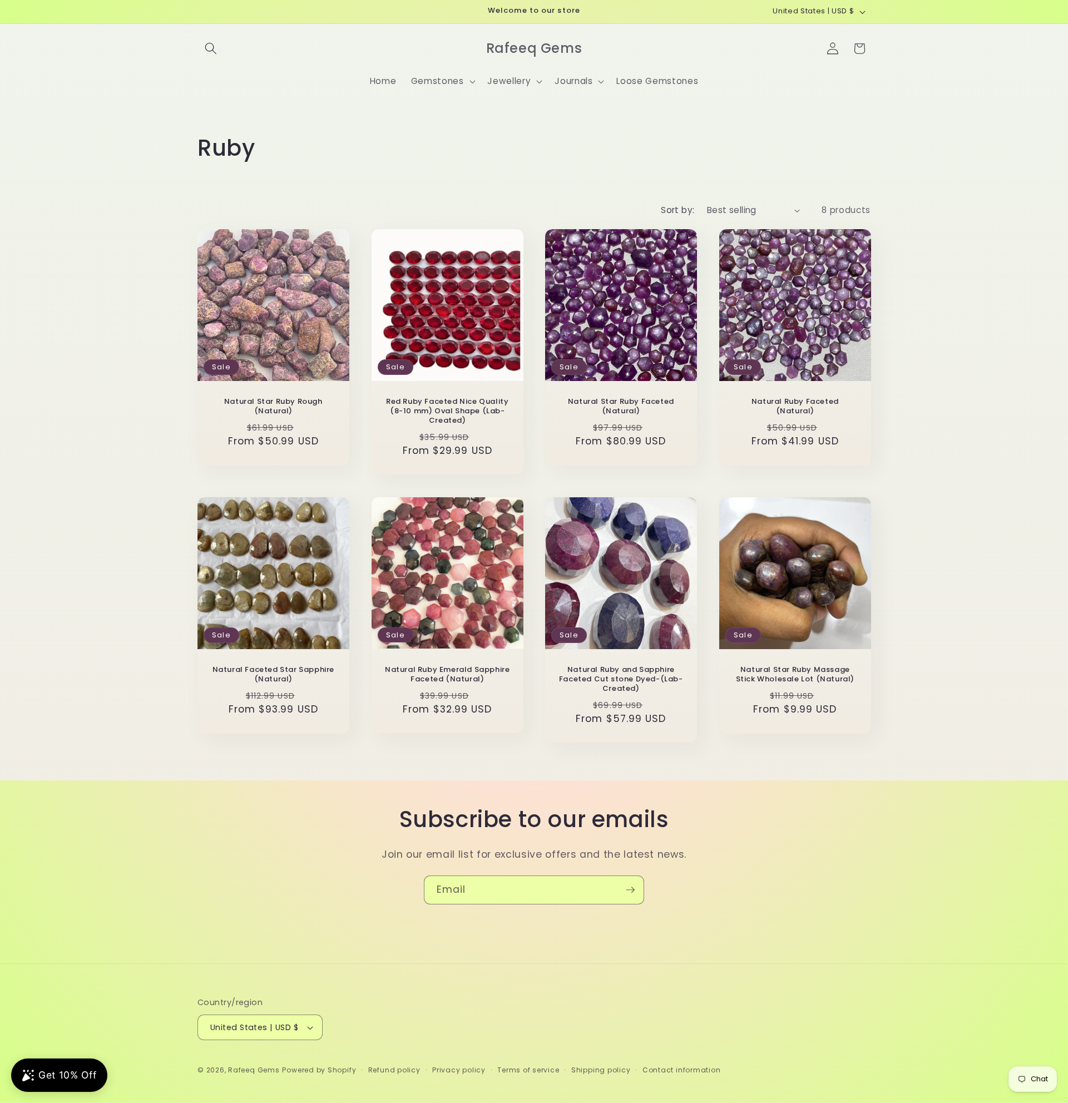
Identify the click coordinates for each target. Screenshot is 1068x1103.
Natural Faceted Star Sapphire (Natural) (273, 674)
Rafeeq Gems (253, 1070)
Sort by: (678, 210)
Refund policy (394, 1070)
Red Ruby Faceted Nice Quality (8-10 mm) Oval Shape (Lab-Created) (447, 411)
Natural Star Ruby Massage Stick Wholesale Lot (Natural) (794, 674)
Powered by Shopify (319, 1070)
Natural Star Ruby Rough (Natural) (273, 406)
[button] (210, 48)
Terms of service (528, 1070)
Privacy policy (459, 1070)
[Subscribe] (630, 890)
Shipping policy (601, 1070)
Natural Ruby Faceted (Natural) (794, 406)
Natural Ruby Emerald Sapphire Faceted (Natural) (447, 674)
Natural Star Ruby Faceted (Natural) (621, 406)
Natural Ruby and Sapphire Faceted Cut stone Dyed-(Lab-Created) (621, 679)
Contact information (681, 1070)
